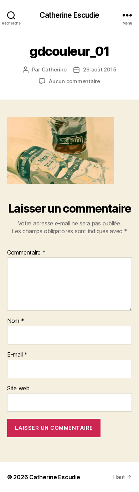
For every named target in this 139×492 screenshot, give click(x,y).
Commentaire (26, 253)
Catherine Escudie (69, 15)
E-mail (17, 355)
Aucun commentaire (74, 81)
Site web (18, 388)
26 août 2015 (99, 69)
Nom (15, 321)
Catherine (54, 69)
